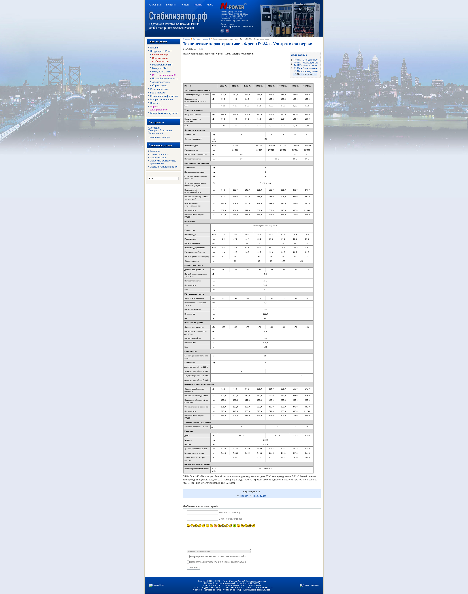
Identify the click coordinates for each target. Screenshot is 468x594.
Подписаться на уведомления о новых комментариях (218, 562)
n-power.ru (197, 590)
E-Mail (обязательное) (230, 519)
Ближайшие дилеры (159, 137)
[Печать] (202, 49)
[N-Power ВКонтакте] (222, 32)
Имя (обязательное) (229, 512)
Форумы (198, 4)
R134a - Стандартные (305, 68)
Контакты (171, 4)
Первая (244, 496)
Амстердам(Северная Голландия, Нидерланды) (160, 130)
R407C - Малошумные (306, 62)
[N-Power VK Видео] (228, 32)
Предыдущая (259, 496)
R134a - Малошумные (305, 71)
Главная (186, 39)
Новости (185, 4)
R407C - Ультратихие (305, 65)
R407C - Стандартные (305, 59)
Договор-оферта (212, 590)
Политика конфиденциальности (256, 590)
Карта (210, 4)
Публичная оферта (231, 590)
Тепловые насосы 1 (201, 39)
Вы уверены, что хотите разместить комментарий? (218, 556)
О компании (155, 4)
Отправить (193, 567)
